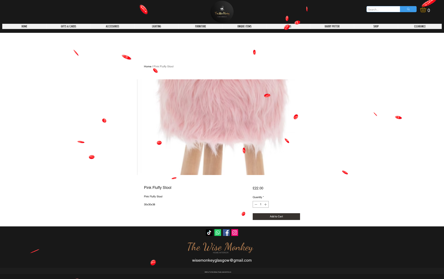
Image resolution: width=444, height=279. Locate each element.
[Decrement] (255, 204)
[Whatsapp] (217, 232)
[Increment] (265, 204)
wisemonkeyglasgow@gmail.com (222, 260)
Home (147, 66)
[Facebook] (226, 232)
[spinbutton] (260, 204)
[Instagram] (234, 232)
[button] (426, 9)
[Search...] (408, 9)
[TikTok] (209, 232)
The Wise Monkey (220, 246)
